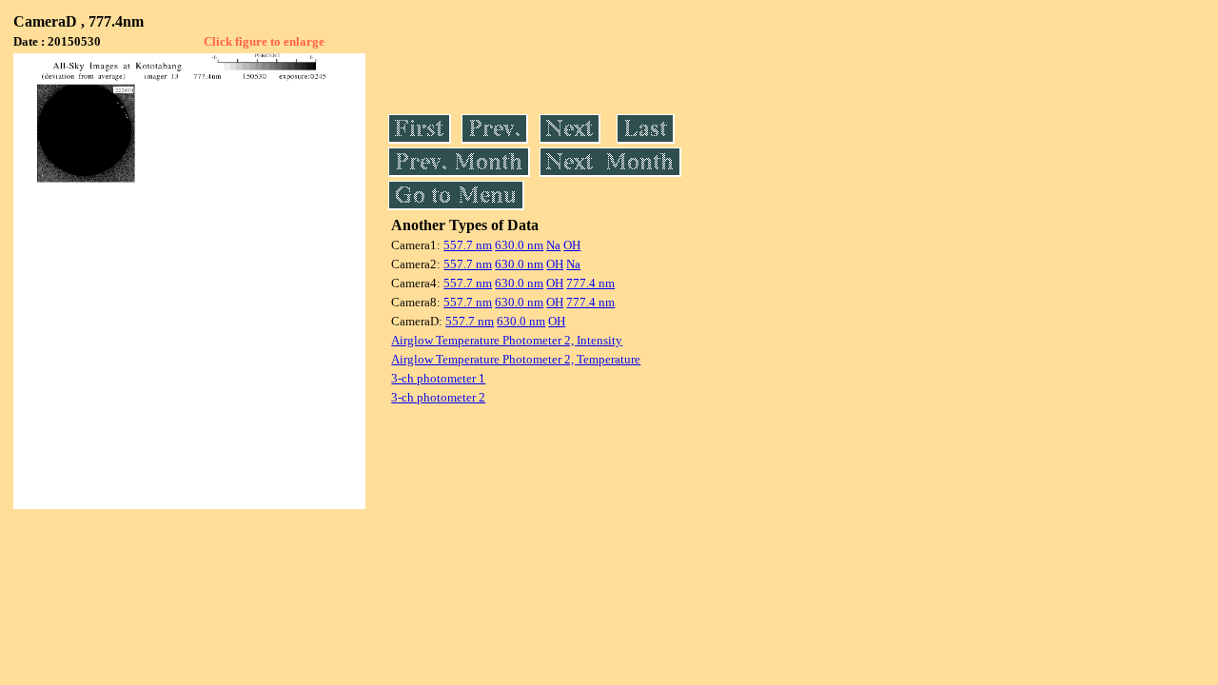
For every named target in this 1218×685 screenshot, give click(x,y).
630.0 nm (519, 245)
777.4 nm (590, 283)
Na (553, 245)
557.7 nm (467, 245)
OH (571, 245)
